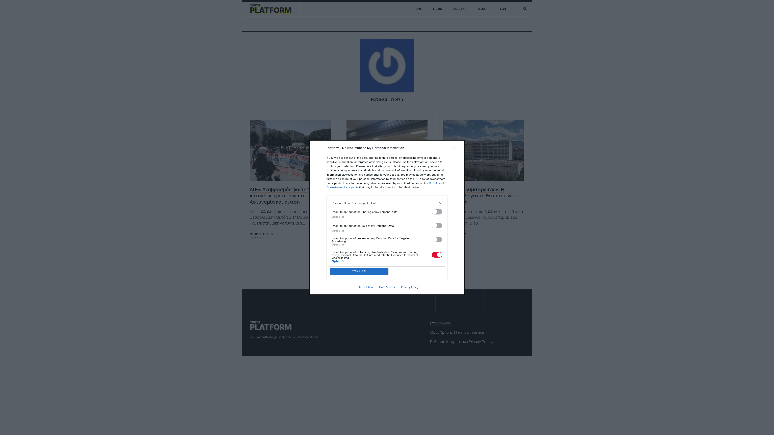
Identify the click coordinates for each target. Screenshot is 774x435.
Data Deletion (364, 287)
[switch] (437, 211)
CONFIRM (359, 271)
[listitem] (387, 203)
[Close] (457, 148)
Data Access (387, 287)
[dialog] (387, 217)
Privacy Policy (410, 287)
